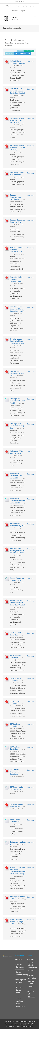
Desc (31, 51)
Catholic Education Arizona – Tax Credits (31, 980)
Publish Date (25, 53)
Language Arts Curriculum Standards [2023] (18, 401)
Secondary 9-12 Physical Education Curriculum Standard (17, 603)
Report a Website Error (25, 1026)
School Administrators (19, 973)
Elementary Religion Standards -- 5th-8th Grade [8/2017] (17, 120)
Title (16, 53)
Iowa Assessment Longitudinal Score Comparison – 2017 (17, 309)
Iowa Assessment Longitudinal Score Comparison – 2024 (17, 341)
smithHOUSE (10, 1026)
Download (30, 62)
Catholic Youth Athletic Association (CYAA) (31, 965)
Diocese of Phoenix (31, 994)
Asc (26, 51)
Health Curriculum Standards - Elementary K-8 (16, 250)
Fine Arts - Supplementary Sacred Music (15, 197)
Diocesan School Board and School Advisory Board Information (19, 997)
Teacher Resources (19, 965)
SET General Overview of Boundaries (14, 772)
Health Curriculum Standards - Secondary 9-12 (16, 279)
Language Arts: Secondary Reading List (17, 426)
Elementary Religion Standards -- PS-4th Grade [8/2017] (17, 148)
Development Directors (19, 981)
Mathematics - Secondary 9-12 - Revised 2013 (16, 476)
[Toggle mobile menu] (35, 17)
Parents (19, 959)
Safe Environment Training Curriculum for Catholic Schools (17, 551)
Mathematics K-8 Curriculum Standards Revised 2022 (18, 501)
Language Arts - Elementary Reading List (17, 373)
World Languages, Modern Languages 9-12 (17, 922)
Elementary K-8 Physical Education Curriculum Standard (17, 91)
